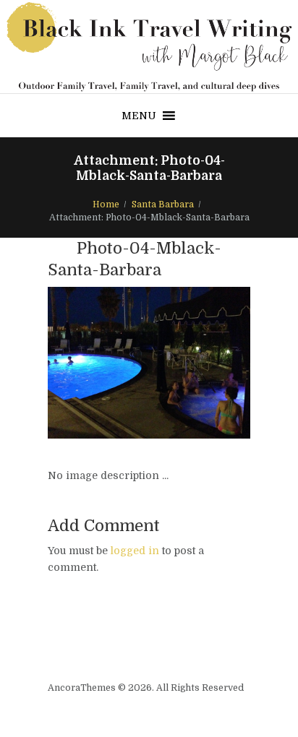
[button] (139, 115)
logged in (135, 550)
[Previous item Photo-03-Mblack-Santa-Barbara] (98, 363)
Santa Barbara (163, 204)
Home (106, 204)
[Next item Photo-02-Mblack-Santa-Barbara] (199, 363)
